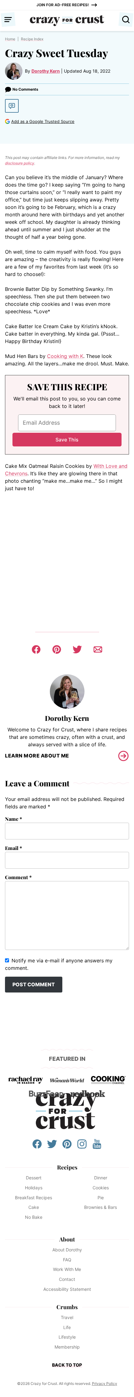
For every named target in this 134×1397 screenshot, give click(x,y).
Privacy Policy (104, 1383)
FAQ (67, 1259)
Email (13, 848)
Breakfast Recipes (33, 1197)
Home (10, 39)
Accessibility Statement (67, 1289)
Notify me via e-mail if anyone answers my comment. (58, 964)
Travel (67, 1317)
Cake (33, 1207)
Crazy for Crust (67, 1111)
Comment (18, 877)
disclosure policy (19, 163)
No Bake (33, 1217)
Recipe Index (32, 39)
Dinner (100, 1177)
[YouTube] (97, 1147)
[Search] (125, 19)
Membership (67, 1347)
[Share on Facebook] (36, 649)
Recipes (67, 1167)
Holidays (33, 1187)
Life (67, 1327)
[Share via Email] (98, 649)
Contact (67, 1279)
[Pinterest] (67, 1147)
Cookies (101, 1187)
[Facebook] (37, 1147)
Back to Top (67, 1365)
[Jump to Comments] (12, 106)
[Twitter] (52, 1147)
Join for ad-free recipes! (62, 4)
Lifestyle (67, 1337)
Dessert (33, 1177)
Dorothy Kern (45, 71)
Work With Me (67, 1269)
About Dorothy (67, 1249)
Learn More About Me (37, 756)
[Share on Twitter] (77, 649)
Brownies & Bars (100, 1207)
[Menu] (8, 19)
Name (13, 819)
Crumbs (67, 1307)
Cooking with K (65, 356)
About (67, 1239)
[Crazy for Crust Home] (67, 20)
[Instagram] (82, 1147)
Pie (101, 1197)
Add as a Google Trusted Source (42, 121)
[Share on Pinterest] (57, 649)
